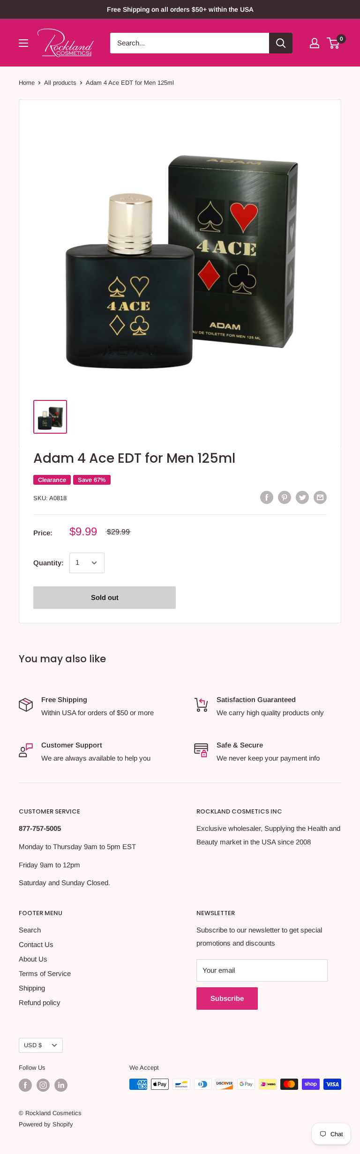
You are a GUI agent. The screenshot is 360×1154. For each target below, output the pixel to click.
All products (60, 82)
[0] (333, 43)
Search (30, 930)
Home (27, 82)
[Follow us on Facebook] (25, 1085)
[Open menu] (23, 43)
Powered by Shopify (46, 1124)
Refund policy (39, 1002)
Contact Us (36, 944)
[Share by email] (320, 497)
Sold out (105, 597)
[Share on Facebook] (266, 497)
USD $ (33, 1045)
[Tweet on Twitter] (302, 497)
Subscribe (227, 998)
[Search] (280, 43)
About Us (33, 959)
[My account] (314, 43)
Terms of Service (45, 973)
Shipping (32, 988)
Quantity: (48, 563)
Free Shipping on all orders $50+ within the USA (180, 9)
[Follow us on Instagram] (43, 1085)
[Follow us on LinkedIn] (61, 1085)
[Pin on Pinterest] (284, 497)
